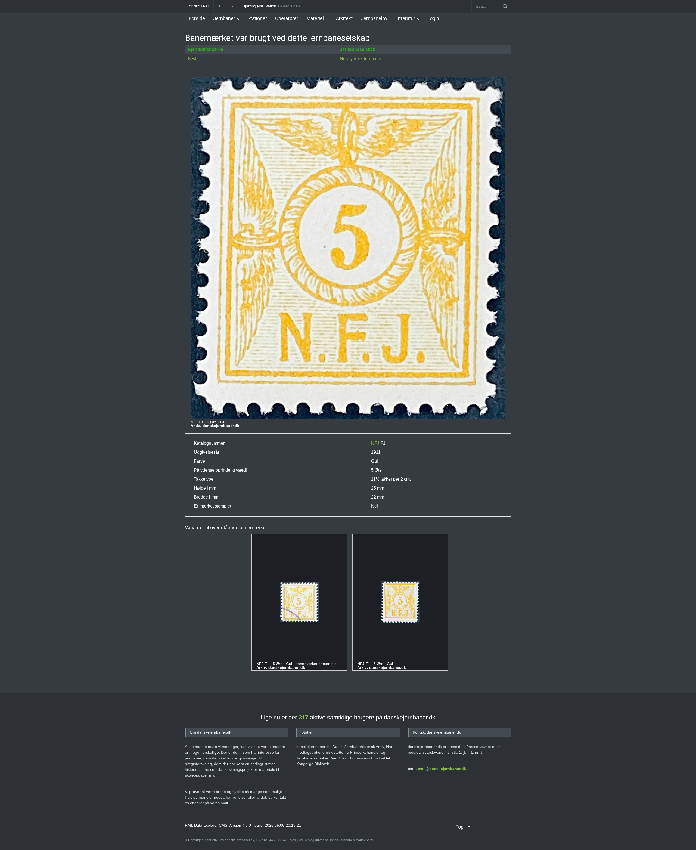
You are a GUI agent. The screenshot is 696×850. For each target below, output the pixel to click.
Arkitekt (344, 18)
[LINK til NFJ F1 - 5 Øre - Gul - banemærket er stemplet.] (299, 602)
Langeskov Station (258, 6)
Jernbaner (224, 18)
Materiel (315, 18)
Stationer (257, 18)
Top (459, 827)
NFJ (192, 58)
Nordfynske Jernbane (360, 58)
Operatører (286, 18)
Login (433, 18)
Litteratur (405, 18)
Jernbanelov (374, 18)
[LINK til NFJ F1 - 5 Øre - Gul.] (400, 602)
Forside (197, 18)
